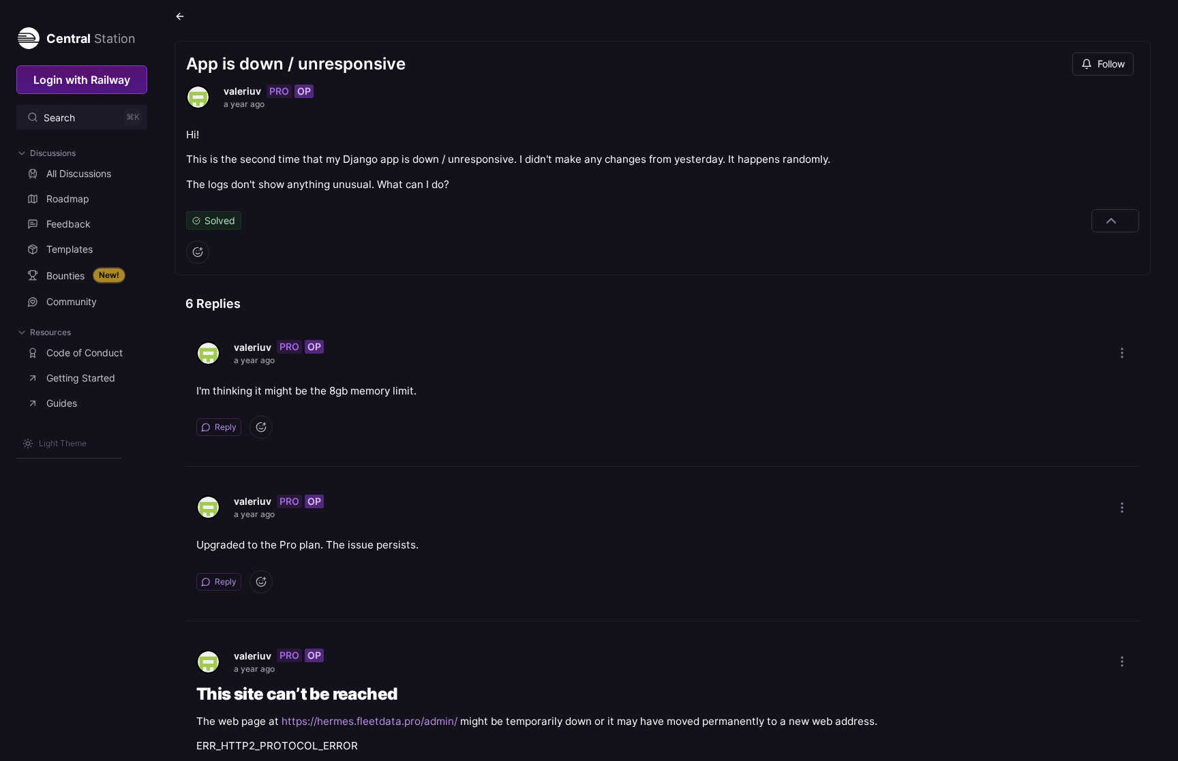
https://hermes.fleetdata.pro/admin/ (369, 721)
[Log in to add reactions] (197, 252)
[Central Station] (28, 35)
